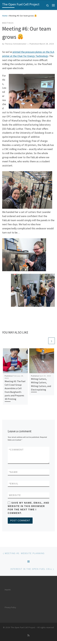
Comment (16, 449)
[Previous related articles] (44, 340)
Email (13, 483)
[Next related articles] (51, 340)
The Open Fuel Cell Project (23, 627)
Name (13, 472)
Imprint (8, 589)
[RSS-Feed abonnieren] (28, 635)
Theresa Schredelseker (16, 44)
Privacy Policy (10, 607)
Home (4, 15)
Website (15, 495)
